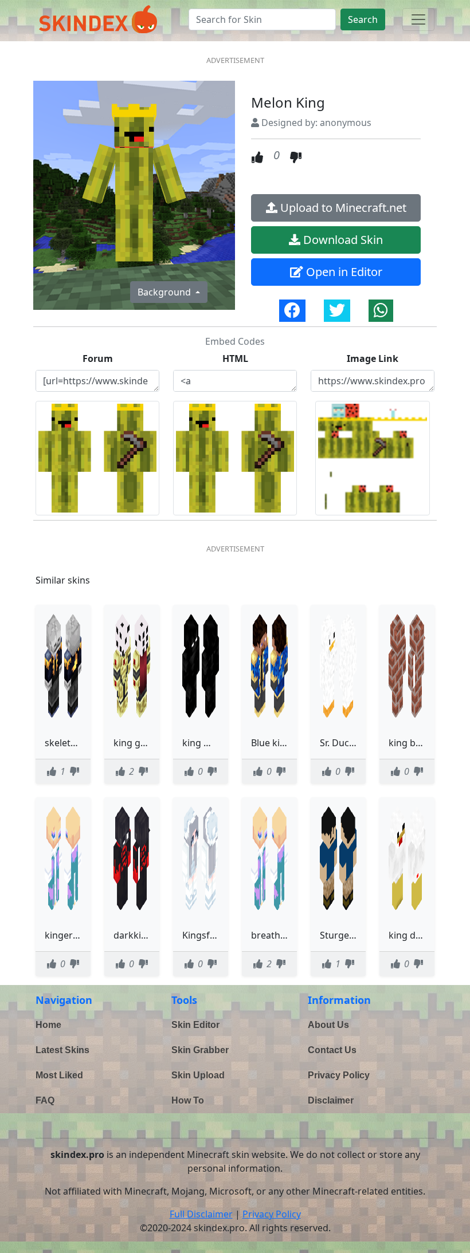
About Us (328, 1025)
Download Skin (341, 239)
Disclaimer (331, 1100)
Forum (98, 358)
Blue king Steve (284, 742)
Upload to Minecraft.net (341, 207)
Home (48, 1025)
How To (187, 1100)
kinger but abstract (86, 935)
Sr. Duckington (351, 742)
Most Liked (59, 1075)
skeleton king (74, 742)
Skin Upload (198, 1075)
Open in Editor (342, 271)
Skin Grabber (200, 1050)
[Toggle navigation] (418, 19)
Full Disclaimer (201, 1214)
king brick (410, 742)
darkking (132, 935)
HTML (235, 358)
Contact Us (332, 1050)
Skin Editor (195, 1025)
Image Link (372, 358)
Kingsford (203, 935)
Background (165, 292)
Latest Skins (62, 1050)
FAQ (45, 1100)
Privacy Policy (339, 1075)
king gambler (142, 742)
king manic (206, 742)
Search (363, 19)
